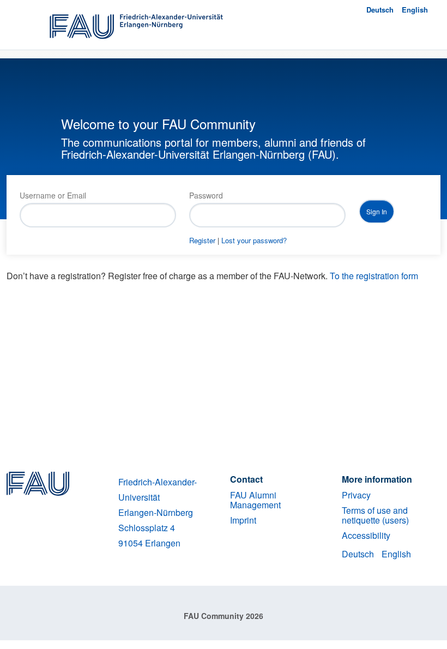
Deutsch (380, 9)
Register (202, 240)
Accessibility (366, 535)
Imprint (243, 520)
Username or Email (53, 195)
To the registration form (374, 275)
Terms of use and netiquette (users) (375, 515)
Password (206, 195)
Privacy (356, 495)
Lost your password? (254, 240)
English (415, 9)
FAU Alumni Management (255, 500)
